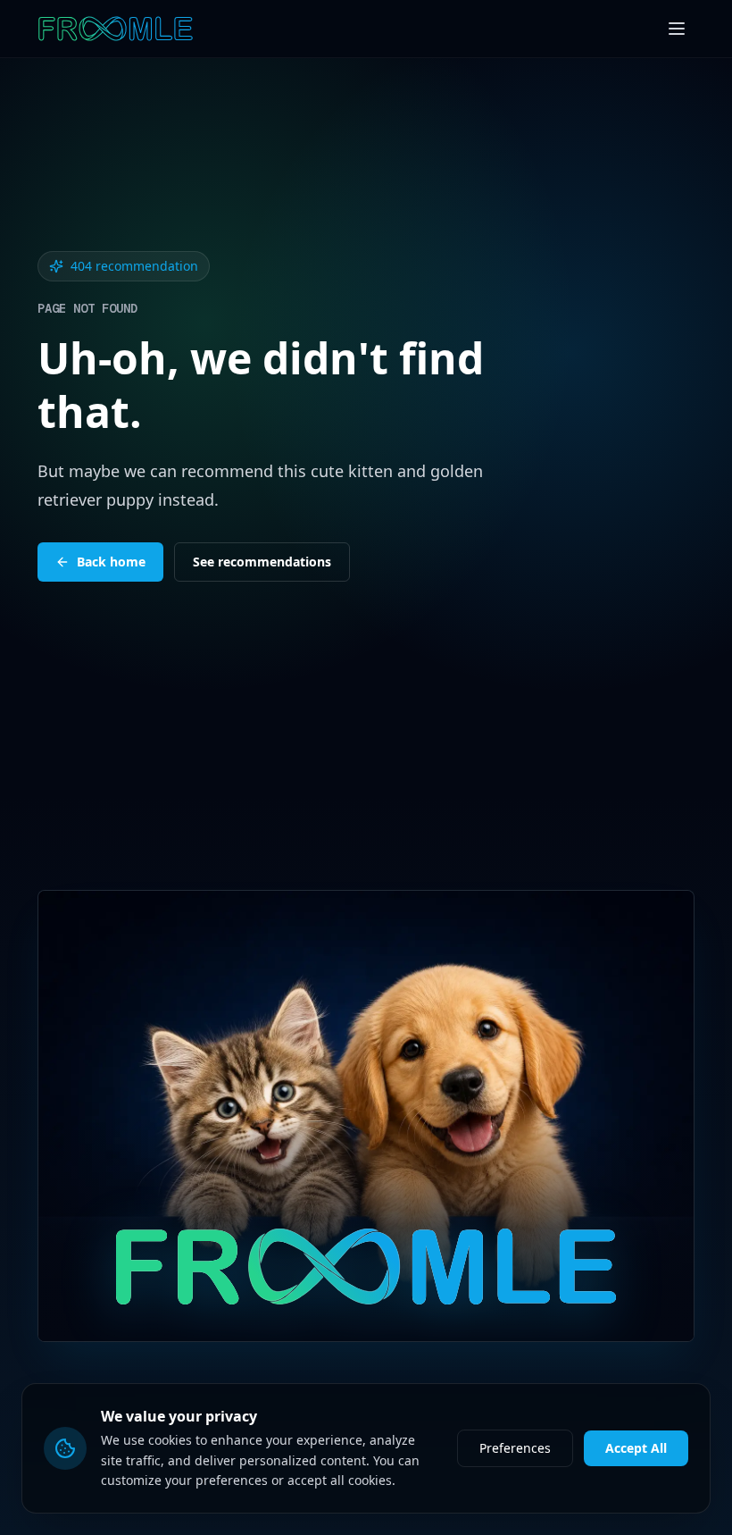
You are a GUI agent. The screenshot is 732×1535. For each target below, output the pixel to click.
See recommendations (262, 561)
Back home (111, 561)
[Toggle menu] (677, 28)
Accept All (636, 1447)
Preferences (515, 1447)
